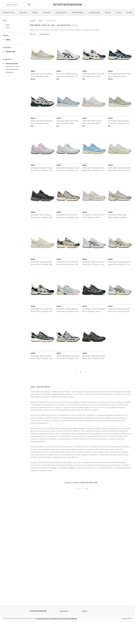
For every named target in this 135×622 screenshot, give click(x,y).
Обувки (32, 20)
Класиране (9, 72)
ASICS (8, 40)
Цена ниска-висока (12, 69)
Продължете (127, 618)
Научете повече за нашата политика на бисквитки (56, 618)
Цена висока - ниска (12, 66)
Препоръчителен (12, 63)
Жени (7, 27)
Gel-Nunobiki (10, 52)
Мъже (8, 25)
